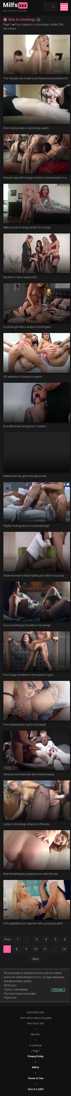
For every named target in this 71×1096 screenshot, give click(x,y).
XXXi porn (10, 985)
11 (45, 949)
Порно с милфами (16, 989)
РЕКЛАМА (58, 990)
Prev (7, 939)
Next (35, 959)
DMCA (35, 1067)
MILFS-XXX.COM (35, 1012)
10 (35, 949)
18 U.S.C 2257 (36, 1089)
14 (64, 949)
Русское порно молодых (20, 993)
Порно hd (10, 997)
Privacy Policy (35, 1056)
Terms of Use (35, 1078)
